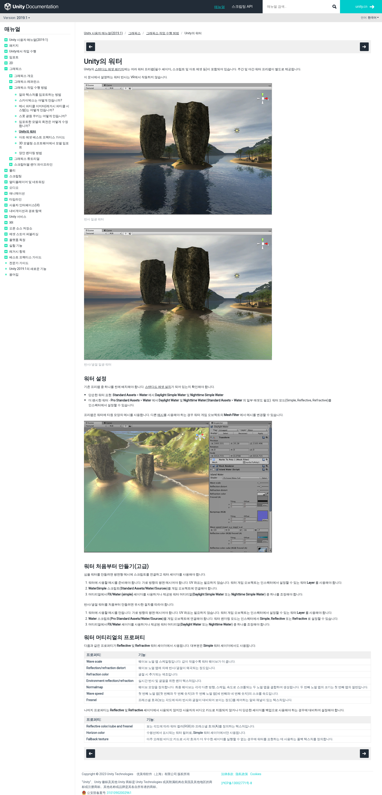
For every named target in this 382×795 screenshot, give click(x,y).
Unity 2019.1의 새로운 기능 (27, 269)
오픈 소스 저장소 (20, 228)
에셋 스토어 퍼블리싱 (23, 234)
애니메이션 (17, 193)
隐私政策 (242, 774)
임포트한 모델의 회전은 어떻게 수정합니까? (43, 124)
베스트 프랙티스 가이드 (25, 257)
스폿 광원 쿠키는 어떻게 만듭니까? (43, 116)
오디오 (14, 187)
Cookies (255, 774)
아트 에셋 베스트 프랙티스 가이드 (42, 137)
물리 (12, 170)
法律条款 (227, 774)
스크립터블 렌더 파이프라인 (33, 164)
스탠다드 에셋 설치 (158, 387)
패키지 (14, 45)
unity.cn (361, 6)
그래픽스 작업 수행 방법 (30, 87)
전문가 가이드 (19, 263)
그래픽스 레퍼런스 (27, 81)
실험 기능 (15, 245)
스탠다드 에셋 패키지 (109, 69)
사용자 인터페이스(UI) (24, 205)
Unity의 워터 (27, 131)
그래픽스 (15, 69)
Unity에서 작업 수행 (22, 51)
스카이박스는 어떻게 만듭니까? (40, 100)
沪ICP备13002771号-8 (236, 783)
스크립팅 (15, 176)
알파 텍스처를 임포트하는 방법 (40, 94)
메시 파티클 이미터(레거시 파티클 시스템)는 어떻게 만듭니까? (44, 108)
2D (11, 63)
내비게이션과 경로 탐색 (25, 211)
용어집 (14, 274)
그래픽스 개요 (23, 76)
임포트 (14, 57)
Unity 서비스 (17, 216)
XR (11, 222)
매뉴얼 (219, 7)
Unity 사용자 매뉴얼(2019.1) (28, 40)
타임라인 (15, 199)
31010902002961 (119, 793)
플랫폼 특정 (17, 240)
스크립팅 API (242, 6)
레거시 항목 (17, 251)
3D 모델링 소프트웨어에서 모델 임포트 (44, 145)
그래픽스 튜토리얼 (27, 158)
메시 (160, 415)
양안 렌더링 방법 (30, 153)
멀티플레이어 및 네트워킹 (27, 182)
